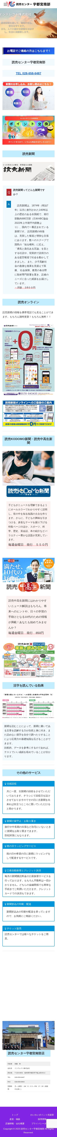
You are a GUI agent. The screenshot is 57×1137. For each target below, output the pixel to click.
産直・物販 (15, 1119)
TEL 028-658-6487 (28, 73)
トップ (15, 1115)
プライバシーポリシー (42, 1123)
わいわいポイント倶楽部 (42, 1115)
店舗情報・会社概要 (14, 1123)
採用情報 (42, 1119)
